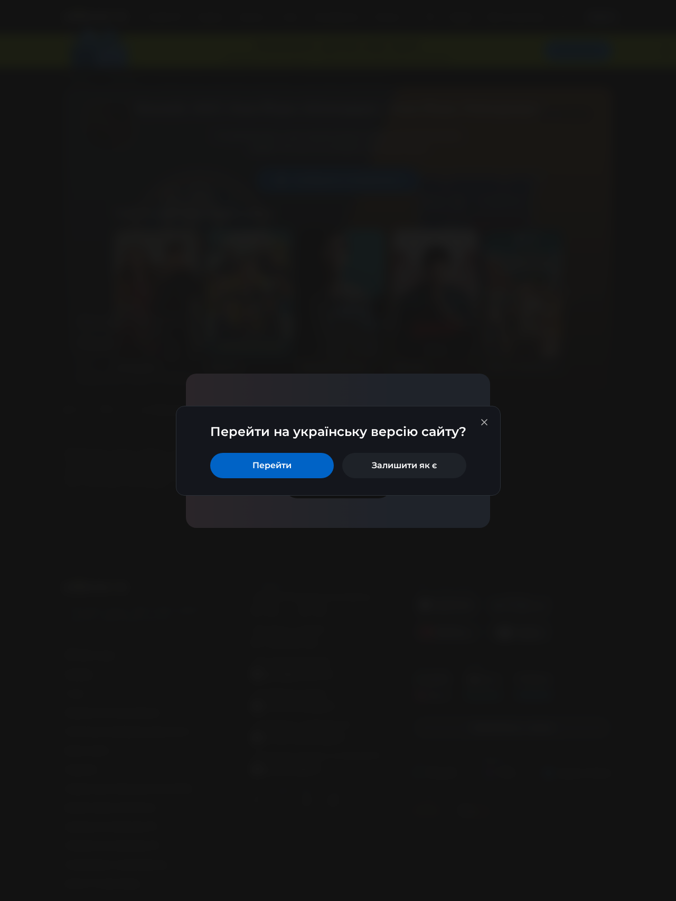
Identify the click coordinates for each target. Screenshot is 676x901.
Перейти (272, 465)
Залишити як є (404, 465)
